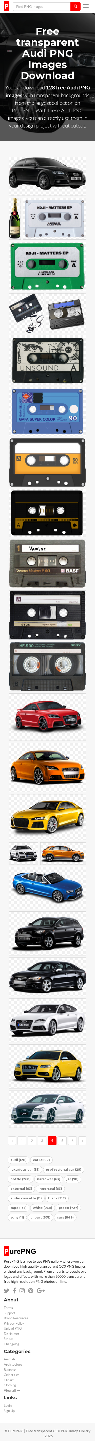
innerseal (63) (50, 1189)
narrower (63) (48, 1179)
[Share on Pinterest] (30, 1290)
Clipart (9, 1380)
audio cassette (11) (26, 1198)
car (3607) (41, 1160)
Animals (9, 1359)
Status (8, 1339)
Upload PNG (13, 1328)
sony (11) (17, 1217)
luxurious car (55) (25, 1169)
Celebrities (12, 1375)
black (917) (57, 1198)
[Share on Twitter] (6, 1290)
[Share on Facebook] (14, 1290)
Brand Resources (16, 1318)
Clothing (10, 1385)
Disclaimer (11, 1334)
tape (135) (18, 1208)
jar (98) (73, 1179)
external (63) (21, 1189)
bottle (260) (20, 1179)
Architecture (13, 1364)
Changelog (11, 1344)
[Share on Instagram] (22, 1290)
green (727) (68, 1208)
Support (9, 1313)
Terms (8, 1308)
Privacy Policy (14, 1323)
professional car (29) (63, 1169)
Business (10, 1370)
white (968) (42, 1208)
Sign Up (9, 1411)
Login (8, 1405)
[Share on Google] (41, 1290)
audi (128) (18, 1160)
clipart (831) (40, 1217)
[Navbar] (86, 6)
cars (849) (65, 1217)
